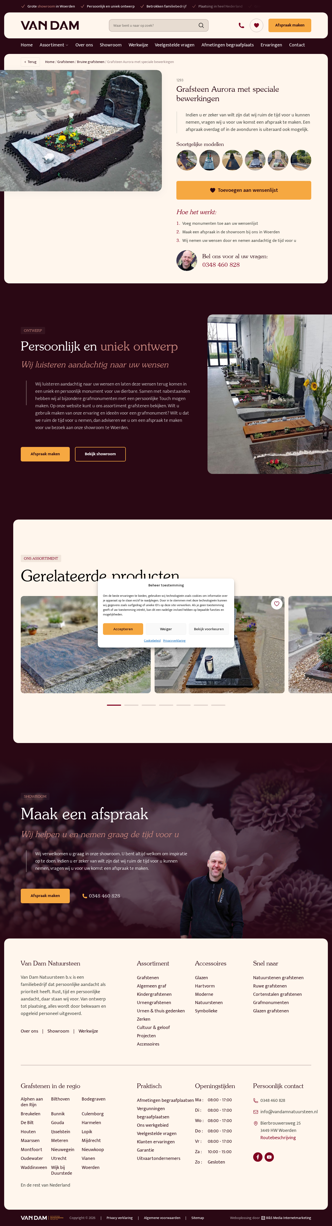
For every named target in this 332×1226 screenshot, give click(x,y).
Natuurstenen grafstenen (278, 978)
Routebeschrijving (278, 1138)
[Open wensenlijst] (256, 25)
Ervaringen (271, 45)
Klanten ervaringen (156, 1142)
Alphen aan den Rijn (32, 1102)
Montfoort (31, 1150)
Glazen (201, 978)
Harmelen (91, 1123)
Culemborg (93, 1114)
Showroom (111, 45)
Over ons (84, 45)
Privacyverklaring (174, 640)
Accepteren (123, 629)
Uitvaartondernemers (158, 1158)
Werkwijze (138, 45)
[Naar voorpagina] (50, 25)
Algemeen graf (151, 986)
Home (27, 45)
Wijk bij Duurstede (61, 1171)
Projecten (146, 1036)
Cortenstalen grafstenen (277, 994)
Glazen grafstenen (271, 1011)
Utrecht (59, 1158)
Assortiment (52, 45)
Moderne (204, 994)
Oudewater (32, 1158)
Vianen (88, 1158)
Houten (28, 1132)
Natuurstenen (209, 1003)
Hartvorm (205, 986)
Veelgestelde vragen (175, 45)
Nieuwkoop (93, 1150)
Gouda (57, 1123)
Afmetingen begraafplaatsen (165, 1100)
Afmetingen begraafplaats (228, 45)
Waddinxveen (34, 1168)
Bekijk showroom (100, 454)
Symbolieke (206, 1011)
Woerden (91, 1168)
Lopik (87, 1132)
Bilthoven (60, 1099)
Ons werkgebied (153, 1125)
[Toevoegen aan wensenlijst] (276, 604)
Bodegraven (94, 1099)
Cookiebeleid (152, 640)
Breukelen (30, 1114)
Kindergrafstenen (154, 994)
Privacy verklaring (120, 1218)
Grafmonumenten (271, 1003)
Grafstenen (65, 62)
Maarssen (30, 1141)
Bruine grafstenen (90, 62)
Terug (32, 62)
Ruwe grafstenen (270, 986)
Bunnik (58, 1114)
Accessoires (148, 1044)
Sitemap (197, 1218)
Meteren (59, 1141)
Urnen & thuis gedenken (161, 1011)
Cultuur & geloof (153, 1028)
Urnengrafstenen (154, 1003)
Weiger (166, 629)
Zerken (143, 1019)
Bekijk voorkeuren (209, 629)
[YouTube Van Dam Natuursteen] (269, 1157)
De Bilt (27, 1123)
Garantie (145, 1150)
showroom (46, 6)
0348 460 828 (221, 264)
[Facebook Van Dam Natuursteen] (257, 1157)
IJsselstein (60, 1132)
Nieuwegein (62, 1150)
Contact (297, 45)
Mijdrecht (91, 1141)
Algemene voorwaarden (162, 1218)
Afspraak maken (45, 454)
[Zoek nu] (201, 25)
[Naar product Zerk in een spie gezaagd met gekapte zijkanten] (86, 644)
